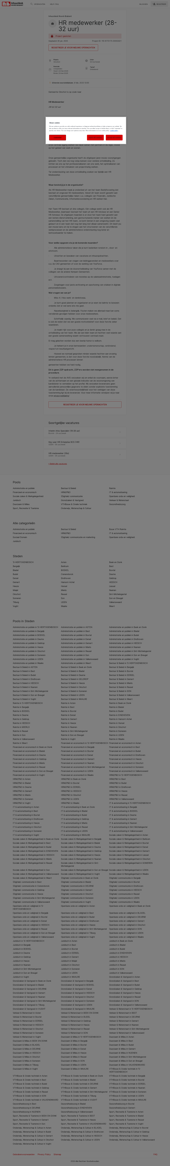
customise (57, 137)
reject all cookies (95, 137)
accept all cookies (114, 137)
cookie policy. (114, 130)
